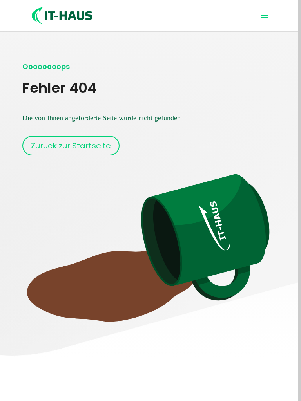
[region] (150, 200)
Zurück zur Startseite (71, 145)
